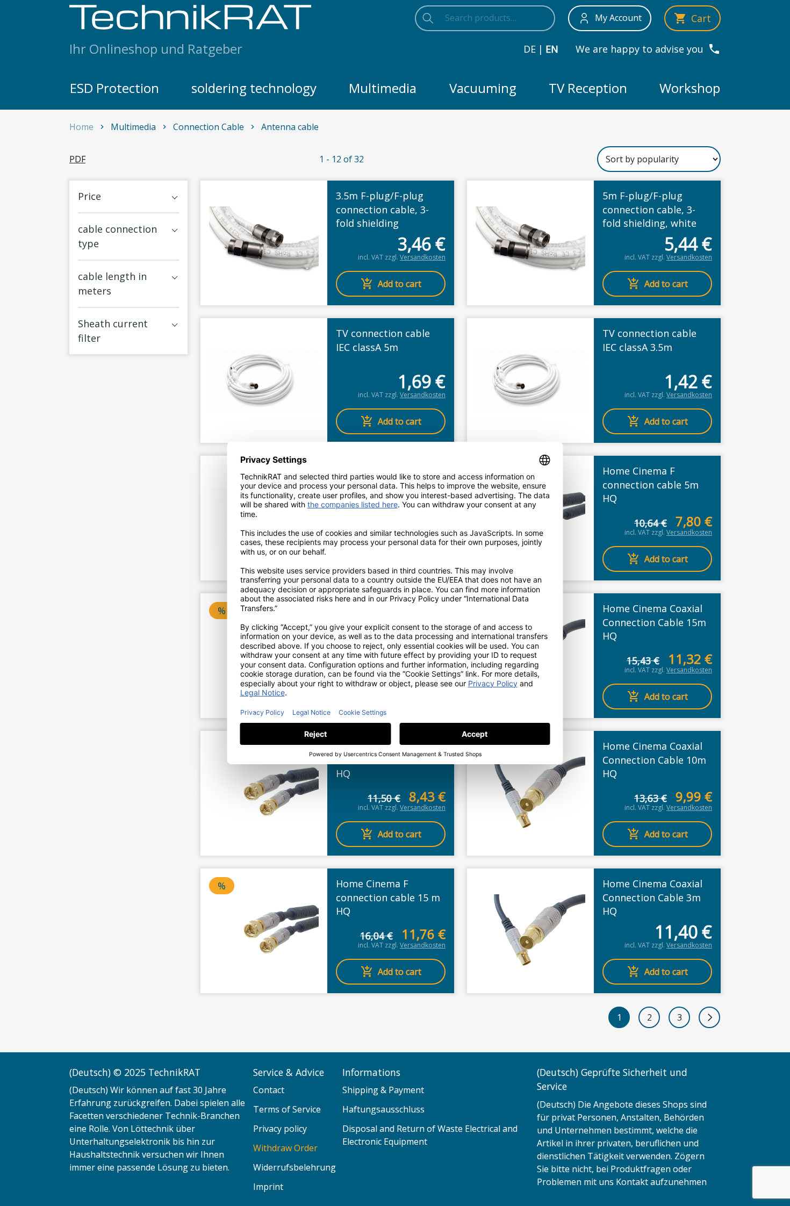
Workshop (689, 88)
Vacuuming (482, 88)
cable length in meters (112, 283)
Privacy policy (280, 1129)
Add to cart (399, 284)
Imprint (268, 1187)
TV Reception (588, 88)
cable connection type (117, 236)
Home (81, 127)
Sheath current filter (113, 330)
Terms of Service (287, 1109)
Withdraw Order (285, 1148)
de (529, 48)
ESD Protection (114, 88)
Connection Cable (208, 127)
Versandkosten (423, 257)
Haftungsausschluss (383, 1109)
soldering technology (254, 88)
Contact (268, 1090)
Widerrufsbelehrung (294, 1167)
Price (89, 196)
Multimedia (382, 88)
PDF (77, 159)
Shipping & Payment (383, 1090)
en (551, 48)
